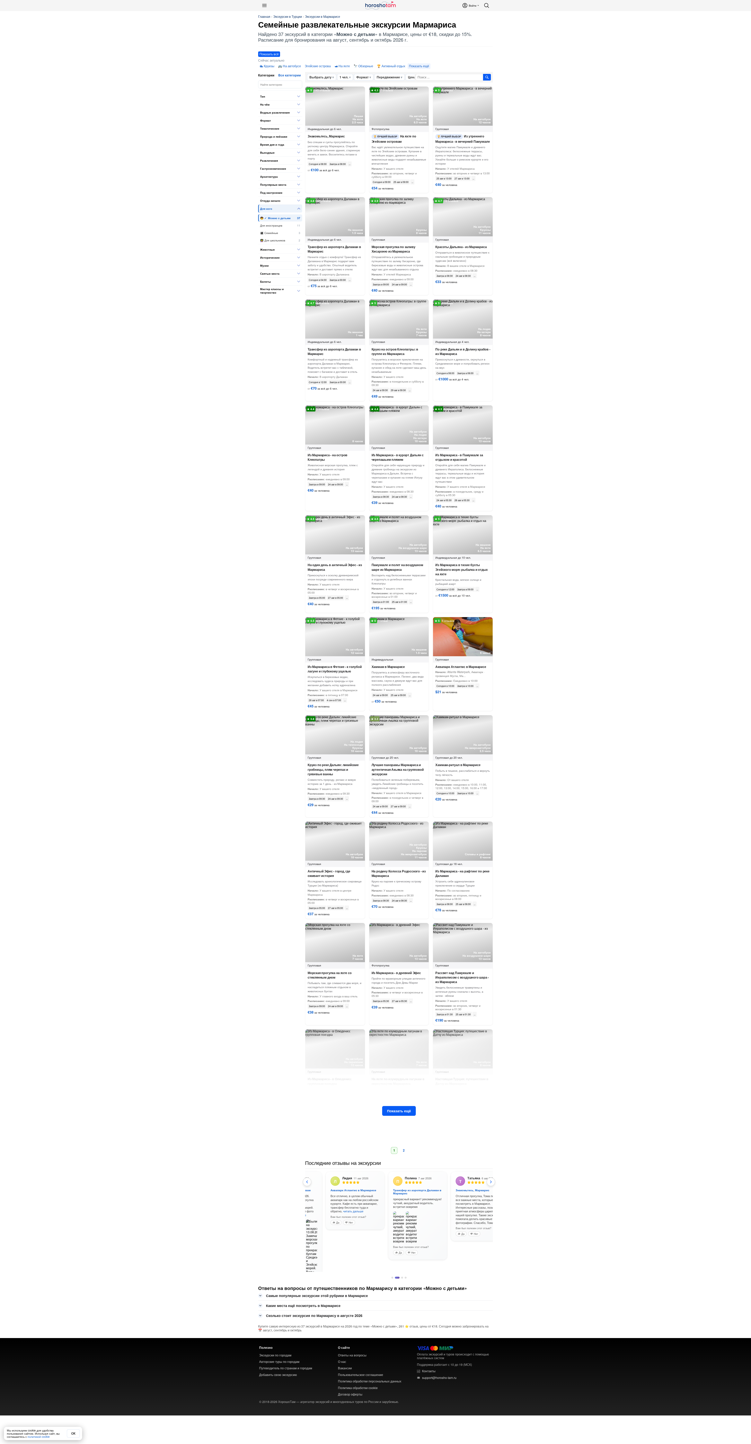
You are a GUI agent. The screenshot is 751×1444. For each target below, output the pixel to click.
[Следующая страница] (491, 1182)
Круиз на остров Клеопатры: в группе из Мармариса (395, 351)
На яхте (344, 66)
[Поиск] (486, 5)
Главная (264, 16)
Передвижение (388, 77)
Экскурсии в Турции (287, 16)
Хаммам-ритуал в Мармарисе (457, 765)
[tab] (392, 1269)
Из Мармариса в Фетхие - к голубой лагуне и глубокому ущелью (335, 668)
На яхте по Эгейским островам (394, 138)
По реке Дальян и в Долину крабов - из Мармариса (462, 351)
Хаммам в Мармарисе (388, 666)
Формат (362, 77)
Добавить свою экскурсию (278, 1366)
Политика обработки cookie (358, 1379)
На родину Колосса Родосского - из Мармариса (399, 873)
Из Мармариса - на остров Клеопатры (327, 457)
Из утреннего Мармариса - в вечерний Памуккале (462, 138)
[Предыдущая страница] (307, 1182)
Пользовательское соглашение (360, 1366)
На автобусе (292, 66)
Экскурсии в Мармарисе (322, 16)
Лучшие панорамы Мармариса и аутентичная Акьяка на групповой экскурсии (398, 769)
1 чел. (344, 77)
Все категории (289, 75)
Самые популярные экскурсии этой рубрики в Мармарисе (317, 1287)
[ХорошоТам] (380, 5)
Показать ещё (399, 1110)
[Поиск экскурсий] (487, 77)
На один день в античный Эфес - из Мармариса (335, 567)
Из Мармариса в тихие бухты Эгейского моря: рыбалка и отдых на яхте (461, 569)
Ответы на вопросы (352, 1347)
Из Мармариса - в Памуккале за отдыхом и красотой (459, 457)
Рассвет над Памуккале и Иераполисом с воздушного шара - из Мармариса (462, 977)
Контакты (429, 1363)
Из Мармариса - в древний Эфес (396, 973)
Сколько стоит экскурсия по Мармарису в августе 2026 (314, 1307)
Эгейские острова (318, 66)
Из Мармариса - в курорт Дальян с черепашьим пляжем (398, 457)
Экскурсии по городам (275, 1347)
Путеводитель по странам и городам (285, 1360)
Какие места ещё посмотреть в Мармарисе (303, 1297)
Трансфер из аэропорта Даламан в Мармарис (334, 249)
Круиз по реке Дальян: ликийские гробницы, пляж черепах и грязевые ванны (333, 769)
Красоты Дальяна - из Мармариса (461, 247)
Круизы (269, 66)
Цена (412, 77)
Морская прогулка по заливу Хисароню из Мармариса (393, 249)
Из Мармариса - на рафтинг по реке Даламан (462, 873)
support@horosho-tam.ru (439, 1369)
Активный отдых (393, 66)
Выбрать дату (320, 77)
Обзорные (365, 66)
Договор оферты (350, 1386)
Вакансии (345, 1360)
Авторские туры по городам (279, 1353)
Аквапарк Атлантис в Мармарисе (460, 666)
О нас (342, 1353)
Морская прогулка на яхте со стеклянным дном (330, 975)
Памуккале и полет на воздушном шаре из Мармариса (397, 567)
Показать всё (269, 54)
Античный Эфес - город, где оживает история (329, 873)
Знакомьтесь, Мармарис (326, 136)
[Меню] (264, 5)
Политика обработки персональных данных (369, 1373)
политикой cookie (39, 1437)
